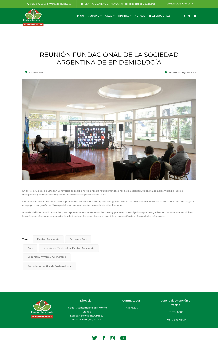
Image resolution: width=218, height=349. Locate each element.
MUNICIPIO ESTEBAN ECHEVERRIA (47, 257)
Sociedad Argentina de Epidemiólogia (49, 266)
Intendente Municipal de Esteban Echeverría (68, 248)
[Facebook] (184, 16)
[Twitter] (189, 16)
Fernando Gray (177, 72)
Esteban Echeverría (48, 239)
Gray (30, 248)
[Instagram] (194, 16)
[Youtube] (123, 338)
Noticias (191, 72)
